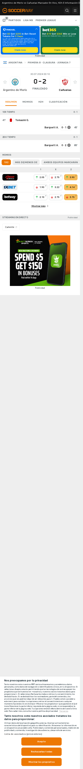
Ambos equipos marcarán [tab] (61, 162)
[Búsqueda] (67, 10)
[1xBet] (10, 187)
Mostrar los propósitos (41, 762)
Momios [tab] (27, 101)
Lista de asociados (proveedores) (23, 734)
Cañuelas (65, 90)
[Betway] (10, 197)
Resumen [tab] (11, 101)
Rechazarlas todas (41, 751)
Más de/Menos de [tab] (26, 162)
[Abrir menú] (75, 10)
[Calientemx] (10, 177)
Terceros (63, 711)
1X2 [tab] (6, 162)
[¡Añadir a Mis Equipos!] (5, 82)
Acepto (41, 741)
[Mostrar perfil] (15, 82)
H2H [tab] (40, 101)
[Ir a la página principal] (20, 10)
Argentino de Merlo (15, 90)
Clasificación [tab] (58, 101)
